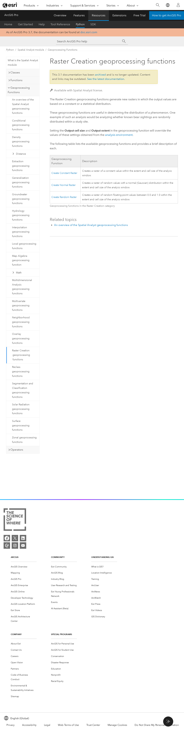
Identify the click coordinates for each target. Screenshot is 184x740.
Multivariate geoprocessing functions (20, 306)
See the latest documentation (105, 79)
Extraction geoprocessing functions (20, 166)
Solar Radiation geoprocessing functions (20, 409)
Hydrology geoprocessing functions (20, 215)
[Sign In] (178, 5)
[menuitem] (24, 567)
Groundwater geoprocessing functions (20, 199)
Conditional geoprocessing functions (20, 125)
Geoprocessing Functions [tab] (19, 90)
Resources (98, 15)
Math (19, 272)
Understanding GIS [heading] (102, 557)
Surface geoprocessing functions (20, 426)
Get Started (25, 24)
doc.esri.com (88, 32)
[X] (15, 538)
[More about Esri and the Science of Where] (15, 520)
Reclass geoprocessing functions (20, 372)
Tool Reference (60, 24)
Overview (60, 15)
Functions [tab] (16, 80)
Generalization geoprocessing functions (20, 182)
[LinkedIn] (23, 538)
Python (80, 24)
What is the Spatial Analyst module (23, 62)
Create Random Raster (64, 197)
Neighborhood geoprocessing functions (21, 322)
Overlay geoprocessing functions (20, 338)
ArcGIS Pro (11, 15)
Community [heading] (58, 557)
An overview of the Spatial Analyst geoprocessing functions (23, 106)
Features (79, 15)
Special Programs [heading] (61, 634)
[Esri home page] (10, 5)
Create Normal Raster (63, 185)
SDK (93, 24)
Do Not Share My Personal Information (157, 725)
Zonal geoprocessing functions (24, 440)
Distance (21, 153)
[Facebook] (7, 538)
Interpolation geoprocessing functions (20, 232)
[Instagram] (15, 545)
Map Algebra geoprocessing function (20, 260)
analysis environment (119, 135)
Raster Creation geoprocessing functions (21, 355)
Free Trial (140, 15)
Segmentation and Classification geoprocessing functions (22, 390)
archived (100, 74)
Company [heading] (16, 634)
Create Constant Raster (64, 173)
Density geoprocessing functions (20, 142)
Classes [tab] (15, 72)
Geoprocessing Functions (62, 49)
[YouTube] (23, 545)
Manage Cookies (117, 725)
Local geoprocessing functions (24, 246)
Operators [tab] (16, 449)
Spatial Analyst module (31, 49)
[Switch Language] (167, 5)
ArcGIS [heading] (15, 557)
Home (8, 24)
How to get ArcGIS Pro (166, 15)
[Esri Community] (7, 545)
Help (42, 24)
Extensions (119, 15)
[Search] (158, 5)
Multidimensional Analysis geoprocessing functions (22, 287)
